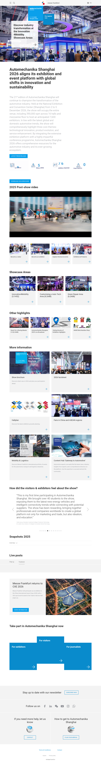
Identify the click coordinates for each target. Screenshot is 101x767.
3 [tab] (43, 530)
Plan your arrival (71, 737)
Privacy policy (52, 755)
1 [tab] (40, 530)
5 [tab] (47, 530)
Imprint (44, 755)
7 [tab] (51, 530)
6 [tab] (49, 530)
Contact (59, 750)
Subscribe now (71, 692)
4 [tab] (45, 530)
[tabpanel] (50, 509)
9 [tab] (55, 530)
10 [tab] (57, 530)
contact (30, 737)
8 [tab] (53, 530)
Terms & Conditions (45, 750)
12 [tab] (60, 530)
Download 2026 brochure (20, 181)
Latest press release (18, 156)
